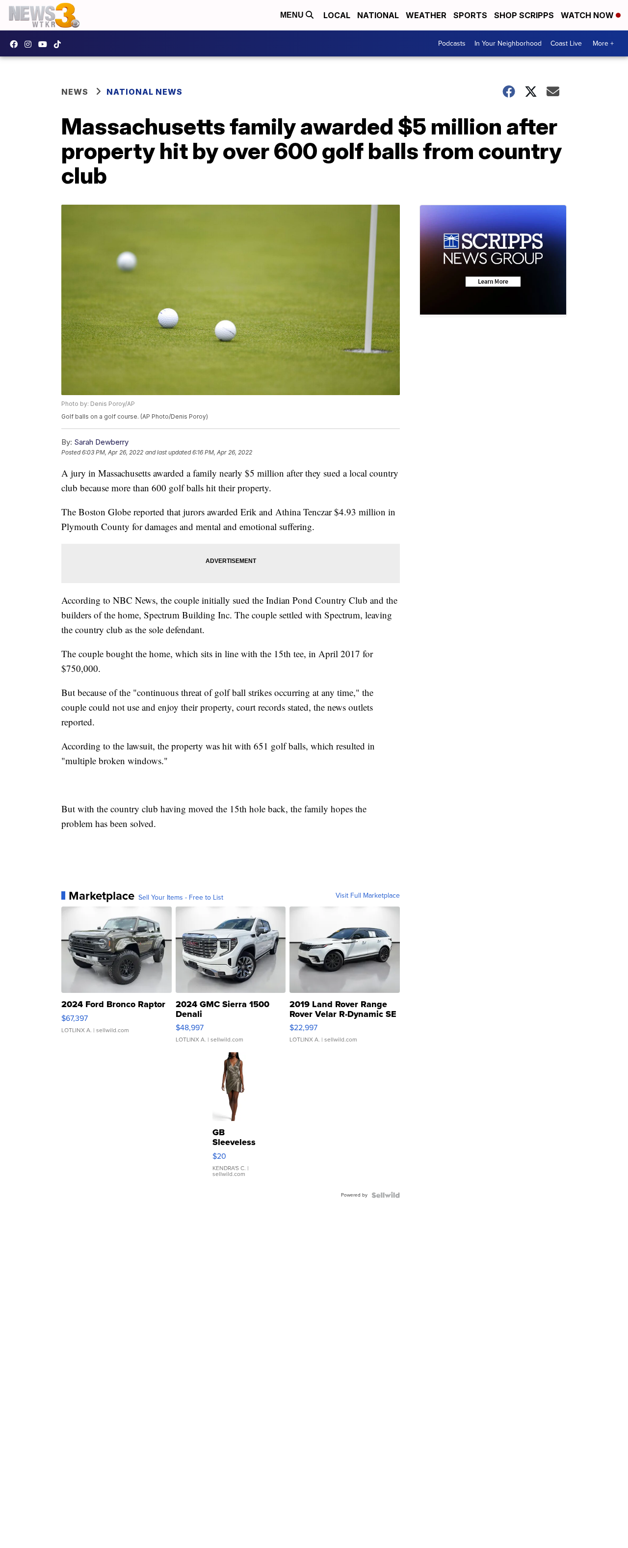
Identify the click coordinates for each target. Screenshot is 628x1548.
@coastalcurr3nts (60, 44)
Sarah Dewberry (101, 442)
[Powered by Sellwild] (385, 1195)
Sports (470, 15)
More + (603, 43)
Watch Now (588, 15)
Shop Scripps (524, 15)
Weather (426, 15)
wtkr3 (30, 44)
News (74, 92)
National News (144, 92)
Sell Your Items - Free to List (180, 897)
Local (336, 15)
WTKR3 (16, 44)
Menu (293, 15)
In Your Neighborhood (508, 43)
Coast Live (566, 43)
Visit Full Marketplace (368, 895)
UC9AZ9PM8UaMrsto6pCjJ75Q (45, 44)
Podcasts (452, 43)
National (378, 15)
